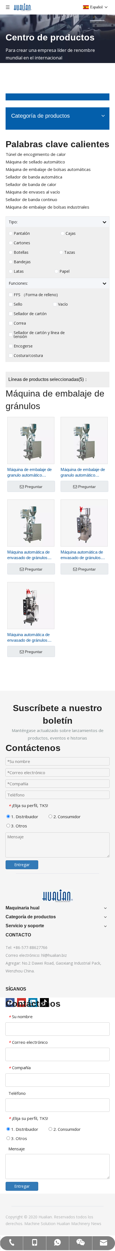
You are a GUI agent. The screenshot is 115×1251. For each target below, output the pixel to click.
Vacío (63, 304)
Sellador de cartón (30, 314)
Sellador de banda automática (34, 177)
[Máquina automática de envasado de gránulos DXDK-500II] (31, 522)
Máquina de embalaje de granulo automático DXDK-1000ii (83, 472)
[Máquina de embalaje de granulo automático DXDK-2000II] (31, 440)
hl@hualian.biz (54, 955)
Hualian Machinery (74, 1223)
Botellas (21, 252)
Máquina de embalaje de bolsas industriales (47, 207)
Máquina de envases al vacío (33, 192)
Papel (64, 271)
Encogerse (23, 346)
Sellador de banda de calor (31, 184)
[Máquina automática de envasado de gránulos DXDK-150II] (84, 522)
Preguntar (33, 486)
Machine (32, 1223)
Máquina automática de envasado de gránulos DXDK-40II (28, 637)
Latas (19, 271)
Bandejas (22, 262)
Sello (18, 304)
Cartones (22, 243)
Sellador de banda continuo (31, 199)
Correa (20, 323)
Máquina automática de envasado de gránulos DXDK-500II (28, 555)
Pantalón (22, 233)
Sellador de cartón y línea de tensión (39, 335)
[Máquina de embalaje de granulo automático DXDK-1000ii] (84, 440)
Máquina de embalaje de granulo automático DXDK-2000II (29, 472)
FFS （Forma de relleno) (36, 295)
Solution (49, 1223)
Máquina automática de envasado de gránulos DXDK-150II (82, 555)
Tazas (69, 252)
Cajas (71, 233)
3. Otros (18, 826)
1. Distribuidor (24, 816)
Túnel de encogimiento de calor (36, 154)
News (96, 1223)
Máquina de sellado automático (35, 162)
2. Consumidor (66, 816)
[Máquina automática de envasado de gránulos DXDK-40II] (31, 605)
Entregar (22, 864)
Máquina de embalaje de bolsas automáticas (48, 169)
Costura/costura (28, 356)
